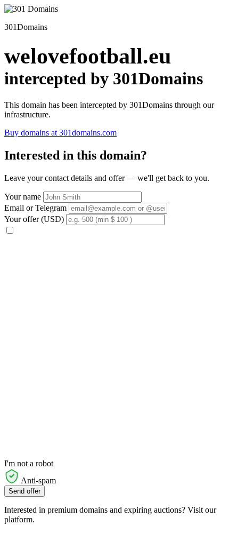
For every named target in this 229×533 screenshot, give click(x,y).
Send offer (24, 491)
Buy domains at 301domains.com (60, 132)
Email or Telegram (35, 207)
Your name (22, 196)
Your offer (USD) (34, 219)
